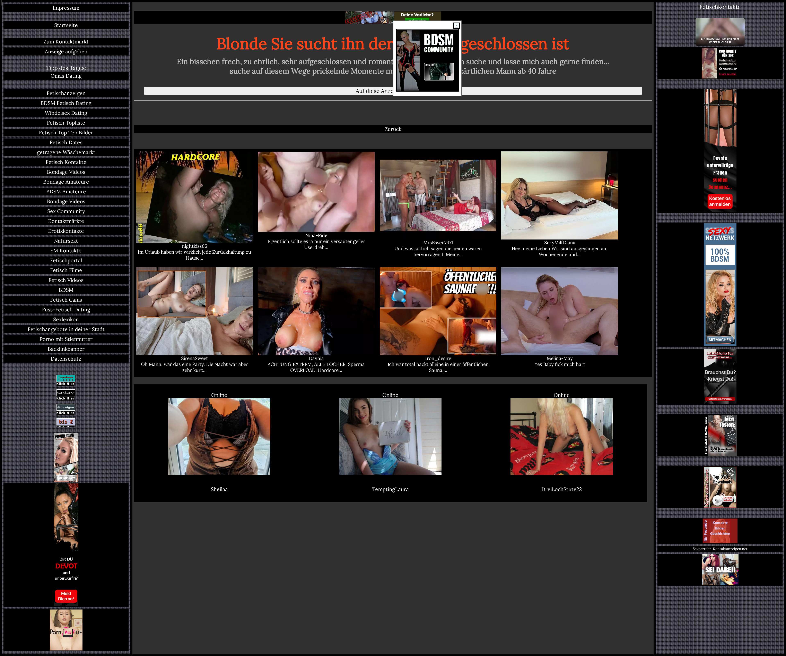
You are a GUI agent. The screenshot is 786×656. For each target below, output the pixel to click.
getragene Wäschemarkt (66, 152)
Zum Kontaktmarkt (66, 41)
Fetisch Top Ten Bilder (66, 132)
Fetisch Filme (66, 270)
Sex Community (66, 211)
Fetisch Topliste (66, 122)
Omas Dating (66, 76)
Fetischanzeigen (66, 93)
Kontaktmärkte (66, 221)
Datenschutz (66, 358)
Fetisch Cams (66, 299)
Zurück (393, 129)
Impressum (66, 8)
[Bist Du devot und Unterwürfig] (66, 545)
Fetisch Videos (66, 280)
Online (219, 395)
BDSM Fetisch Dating (66, 103)
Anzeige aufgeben (66, 51)
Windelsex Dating (66, 113)
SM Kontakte (66, 250)
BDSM (66, 290)
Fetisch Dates (66, 142)
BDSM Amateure (66, 191)
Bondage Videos (66, 172)
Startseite (66, 25)
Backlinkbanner (66, 349)
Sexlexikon (66, 319)
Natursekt (66, 240)
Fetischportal (66, 260)
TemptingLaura (390, 489)
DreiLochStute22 (561, 489)
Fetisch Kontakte (66, 162)
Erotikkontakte (66, 231)
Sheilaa (219, 489)
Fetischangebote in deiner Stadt (66, 329)
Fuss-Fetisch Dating (66, 309)
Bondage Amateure (66, 181)
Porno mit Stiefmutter (66, 339)
